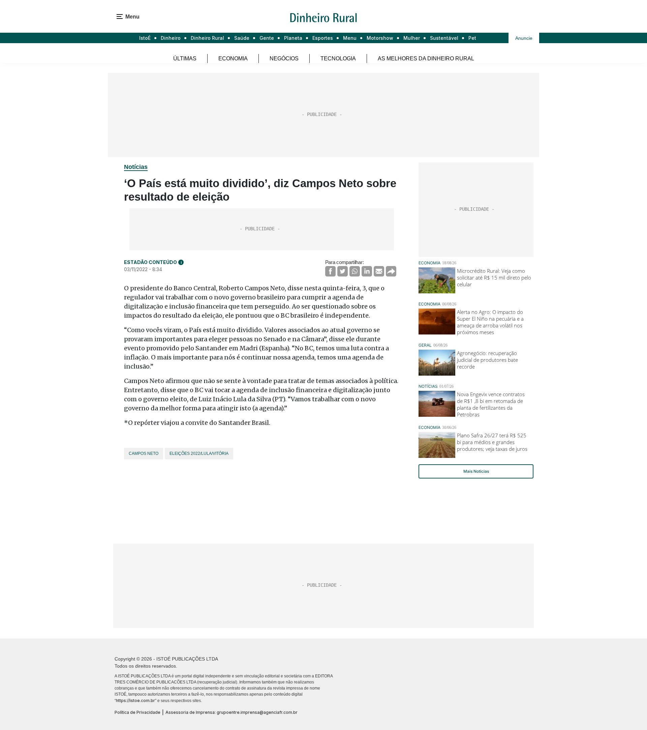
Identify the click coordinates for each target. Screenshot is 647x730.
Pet (472, 38)
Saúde (241, 38)
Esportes (322, 38)
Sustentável (444, 38)
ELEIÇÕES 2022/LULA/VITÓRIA (199, 453)
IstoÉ (145, 38)
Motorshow (380, 38)
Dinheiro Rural (207, 38)
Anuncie (523, 38)
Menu (350, 38)
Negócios (284, 58)
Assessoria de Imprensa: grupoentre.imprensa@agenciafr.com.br (231, 712)
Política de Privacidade (137, 712)
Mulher (411, 38)
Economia (233, 58)
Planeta (293, 38)
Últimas (184, 58)
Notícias (136, 167)
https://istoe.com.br (135, 700)
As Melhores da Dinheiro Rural (426, 58)
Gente (266, 38)
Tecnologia (338, 58)
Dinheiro (171, 38)
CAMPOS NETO (143, 453)
